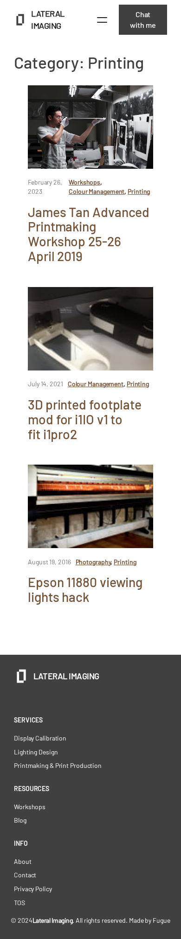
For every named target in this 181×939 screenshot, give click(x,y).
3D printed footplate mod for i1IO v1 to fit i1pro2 (85, 419)
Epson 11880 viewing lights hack (85, 590)
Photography (93, 562)
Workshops (84, 182)
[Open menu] (102, 20)
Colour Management (96, 191)
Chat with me (142, 19)
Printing (139, 191)
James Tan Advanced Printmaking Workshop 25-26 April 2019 (88, 234)
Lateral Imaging (66, 676)
